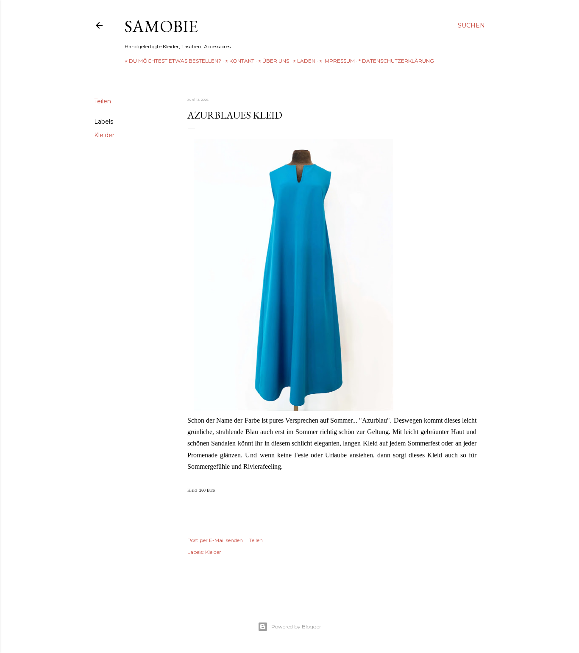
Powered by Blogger (296, 626)
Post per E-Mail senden (215, 540)
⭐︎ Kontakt (239, 61)
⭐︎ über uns (273, 61)
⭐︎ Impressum (337, 61)
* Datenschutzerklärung (396, 61)
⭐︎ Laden (304, 61)
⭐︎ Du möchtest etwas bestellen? (173, 61)
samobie (161, 26)
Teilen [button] (102, 101)
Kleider (104, 135)
